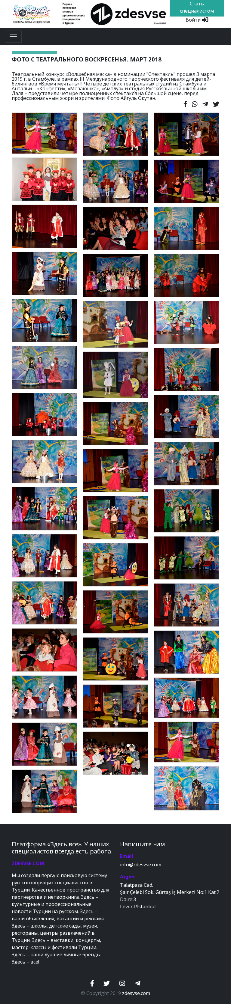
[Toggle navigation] (13, 37)
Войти (194, 19)
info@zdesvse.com (140, 864)
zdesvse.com (136, 993)
